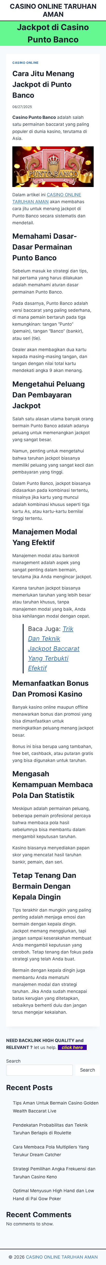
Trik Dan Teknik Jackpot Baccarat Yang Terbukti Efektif (54, 648)
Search (13, 1061)
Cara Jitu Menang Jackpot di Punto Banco (43, 84)
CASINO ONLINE (25, 63)
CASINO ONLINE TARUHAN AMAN (62, 1257)
